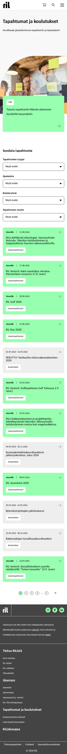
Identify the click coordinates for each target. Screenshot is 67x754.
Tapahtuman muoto (13, 210)
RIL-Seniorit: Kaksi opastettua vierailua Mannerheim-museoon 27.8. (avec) (28, 273)
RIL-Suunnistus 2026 (17, 483)
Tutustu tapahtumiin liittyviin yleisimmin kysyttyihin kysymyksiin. (29, 112)
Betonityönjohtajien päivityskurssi (25, 511)
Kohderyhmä (10, 193)
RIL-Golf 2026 (14, 302)
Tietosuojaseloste (12, 744)
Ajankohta (8, 176)
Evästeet (29, 744)
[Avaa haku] (53, 5)
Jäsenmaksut (8, 693)
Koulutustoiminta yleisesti (14, 717)
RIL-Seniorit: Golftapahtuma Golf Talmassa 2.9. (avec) (32, 390)
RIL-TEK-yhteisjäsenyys (12, 703)
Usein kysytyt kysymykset (13, 722)
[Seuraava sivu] (55, 593)
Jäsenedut (7, 688)
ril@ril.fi (35, 630)
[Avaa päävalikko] (62, 5)
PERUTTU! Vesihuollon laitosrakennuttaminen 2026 (31, 359)
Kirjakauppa (11, 729)
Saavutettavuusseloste (49, 744)
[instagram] (47, 610)
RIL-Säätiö (7, 663)
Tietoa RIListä (12, 651)
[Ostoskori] (44, 5)
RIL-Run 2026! (14, 329)
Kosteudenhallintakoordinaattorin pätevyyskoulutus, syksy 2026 (25, 454)
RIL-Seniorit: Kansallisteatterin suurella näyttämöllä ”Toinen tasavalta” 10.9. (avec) (30, 568)
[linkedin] (61, 610)
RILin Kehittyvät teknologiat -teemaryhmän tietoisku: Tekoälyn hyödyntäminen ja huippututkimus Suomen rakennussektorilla (30, 240)
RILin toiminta (9, 658)
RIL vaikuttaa (8, 668)
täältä (47, 635)
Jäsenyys (9, 680)
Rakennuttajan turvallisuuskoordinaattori (29, 538)
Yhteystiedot (8, 673)
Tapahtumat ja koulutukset (22, 710)
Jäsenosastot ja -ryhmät (13, 698)
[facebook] (54, 610)
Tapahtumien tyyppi (13, 159)
